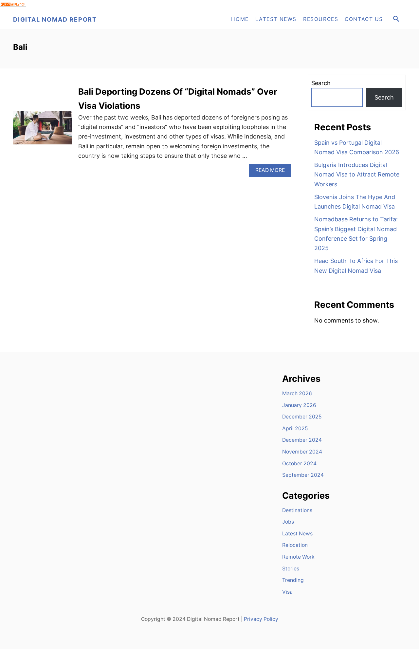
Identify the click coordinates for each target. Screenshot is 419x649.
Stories (290, 569)
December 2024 (302, 440)
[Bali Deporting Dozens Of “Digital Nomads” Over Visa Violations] (42, 130)
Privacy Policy (261, 619)
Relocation (295, 545)
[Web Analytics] (13, 4)
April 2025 (295, 428)
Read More (273, 172)
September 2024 (303, 475)
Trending (293, 580)
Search (321, 83)
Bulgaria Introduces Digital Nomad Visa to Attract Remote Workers (356, 174)
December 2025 (302, 417)
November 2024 (302, 452)
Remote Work (298, 557)
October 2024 (299, 463)
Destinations (297, 510)
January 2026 (299, 405)
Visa (287, 592)
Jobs (288, 522)
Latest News (297, 533)
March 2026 (297, 393)
